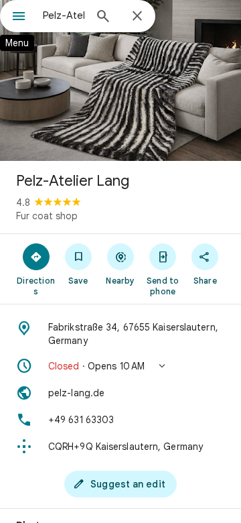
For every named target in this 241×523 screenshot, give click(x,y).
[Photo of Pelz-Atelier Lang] (120, 80)
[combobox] (63, 15)
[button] (120, 366)
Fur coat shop (47, 216)
